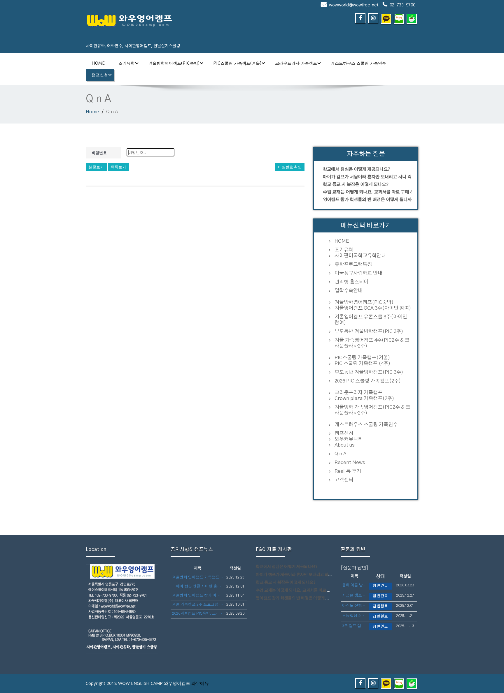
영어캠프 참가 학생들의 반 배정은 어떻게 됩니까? (367, 200)
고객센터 (344, 479)
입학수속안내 (349, 290)
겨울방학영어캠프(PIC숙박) (174, 63)
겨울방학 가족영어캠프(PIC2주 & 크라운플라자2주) (372, 410)
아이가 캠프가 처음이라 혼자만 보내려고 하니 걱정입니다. (367, 177)
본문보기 (96, 167)
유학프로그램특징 (353, 264)
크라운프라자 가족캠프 (296, 63)
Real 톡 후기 (348, 471)
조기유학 (126, 63)
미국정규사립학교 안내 (358, 273)
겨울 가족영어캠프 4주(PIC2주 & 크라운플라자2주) (372, 343)
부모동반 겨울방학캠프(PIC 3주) (369, 331)
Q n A (340, 453)
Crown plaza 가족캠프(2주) (364, 398)
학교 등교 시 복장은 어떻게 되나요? (355, 184)
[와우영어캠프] (167, 20)
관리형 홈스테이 (351, 281)
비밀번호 (99, 152)
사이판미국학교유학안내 (360, 255)
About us (345, 444)
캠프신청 (100, 75)
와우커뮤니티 (349, 439)
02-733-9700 (402, 5)
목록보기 (118, 167)
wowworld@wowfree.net (354, 5)
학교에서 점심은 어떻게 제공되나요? (356, 169)
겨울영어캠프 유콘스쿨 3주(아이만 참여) (371, 319)
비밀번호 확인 (290, 167)
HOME (98, 63)
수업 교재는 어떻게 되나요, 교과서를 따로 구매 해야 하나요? (367, 192)
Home (92, 111)
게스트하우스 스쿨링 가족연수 (358, 63)
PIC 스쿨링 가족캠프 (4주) (363, 363)
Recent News (350, 462)
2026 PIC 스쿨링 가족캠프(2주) (368, 380)
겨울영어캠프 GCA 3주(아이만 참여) (373, 308)
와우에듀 (200, 683)
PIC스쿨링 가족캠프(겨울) (237, 63)
